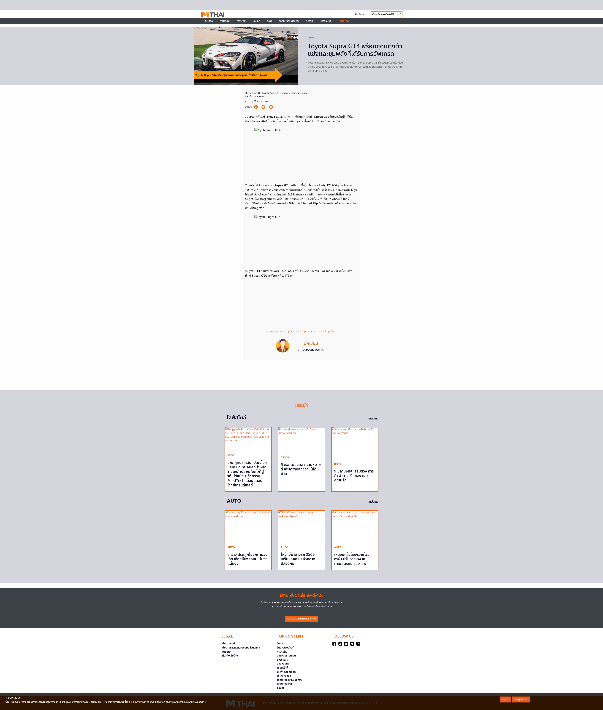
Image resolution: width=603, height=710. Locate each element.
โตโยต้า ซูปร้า (326, 331)
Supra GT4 (291, 331)
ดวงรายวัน (282, 660)
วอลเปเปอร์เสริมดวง (289, 21)
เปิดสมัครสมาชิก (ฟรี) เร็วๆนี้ (301, 619)
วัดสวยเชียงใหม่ (285, 648)
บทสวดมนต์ (325, 21)
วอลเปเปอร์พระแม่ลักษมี (289, 680)
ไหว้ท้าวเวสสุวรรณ (286, 672)
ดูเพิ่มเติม (373, 419)
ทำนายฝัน (225, 21)
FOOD (230, 455)
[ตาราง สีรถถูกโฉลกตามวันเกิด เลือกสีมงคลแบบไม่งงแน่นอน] (248, 527)
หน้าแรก (208, 21)
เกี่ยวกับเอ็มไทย (229, 656)
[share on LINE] (270, 107)
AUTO (311, 37)
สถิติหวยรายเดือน (286, 656)
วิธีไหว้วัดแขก (284, 676)
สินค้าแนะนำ (361, 14)
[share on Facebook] (256, 107)
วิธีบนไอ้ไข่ (282, 668)
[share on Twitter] (263, 107)
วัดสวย (309, 21)
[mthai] (212, 14)
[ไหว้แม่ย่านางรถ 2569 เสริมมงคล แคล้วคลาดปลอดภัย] (301, 527)
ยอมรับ (505, 699)
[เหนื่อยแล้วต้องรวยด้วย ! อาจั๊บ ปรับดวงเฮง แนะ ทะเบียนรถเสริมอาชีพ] (355, 527)
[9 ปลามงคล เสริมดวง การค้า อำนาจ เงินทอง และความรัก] (355, 443)
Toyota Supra (309, 331)
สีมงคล (281, 688)
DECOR (285, 457)
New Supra (275, 331)
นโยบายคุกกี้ (228, 644)
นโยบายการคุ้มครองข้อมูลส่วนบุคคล (240, 648)
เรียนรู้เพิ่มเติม (521, 699)
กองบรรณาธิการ (311, 350)
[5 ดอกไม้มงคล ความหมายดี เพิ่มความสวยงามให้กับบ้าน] (301, 440)
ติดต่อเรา (226, 652)
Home (248, 93)
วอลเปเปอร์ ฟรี (284, 684)
